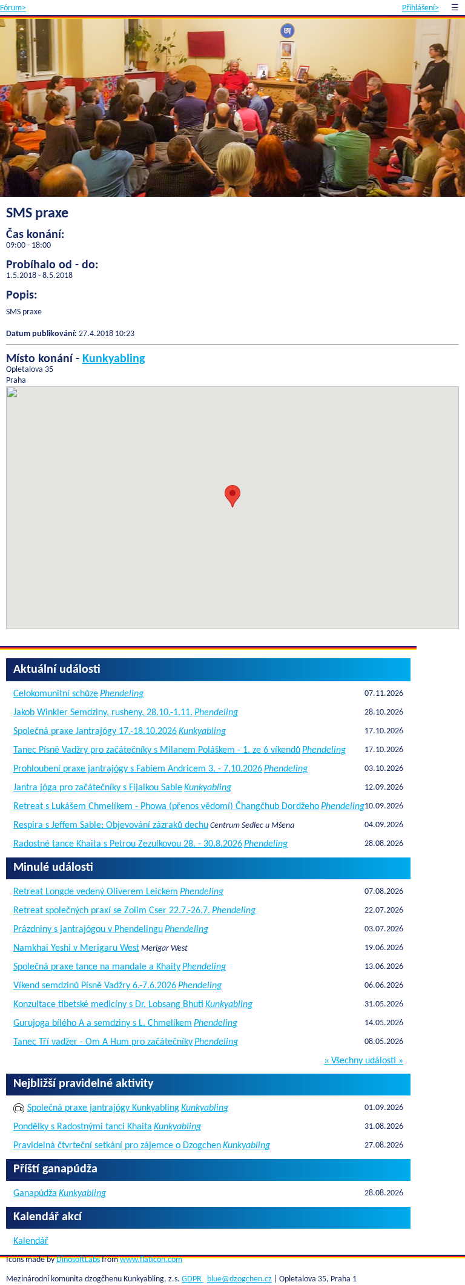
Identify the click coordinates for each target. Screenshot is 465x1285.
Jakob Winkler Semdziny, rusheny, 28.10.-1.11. (103, 713)
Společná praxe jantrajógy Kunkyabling (103, 1108)
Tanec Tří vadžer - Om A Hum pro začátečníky (103, 1042)
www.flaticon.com (151, 1259)
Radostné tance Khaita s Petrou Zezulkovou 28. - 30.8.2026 (127, 844)
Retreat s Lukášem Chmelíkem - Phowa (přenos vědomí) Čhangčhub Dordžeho (166, 806)
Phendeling (121, 694)
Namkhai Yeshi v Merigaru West (76, 948)
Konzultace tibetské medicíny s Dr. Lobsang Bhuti (108, 1004)
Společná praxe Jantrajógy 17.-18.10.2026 (95, 731)
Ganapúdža (35, 1193)
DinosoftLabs (78, 1259)
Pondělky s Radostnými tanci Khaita (82, 1127)
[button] (232, 496)
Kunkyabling (113, 359)
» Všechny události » (363, 1061)
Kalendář (30, 1241)
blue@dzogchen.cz (239, 1279)
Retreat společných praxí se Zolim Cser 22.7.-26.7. (111, 911)
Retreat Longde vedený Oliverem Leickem (95, 892)
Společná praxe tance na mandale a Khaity (96, 967)
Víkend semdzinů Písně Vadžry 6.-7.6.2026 (94, 986)
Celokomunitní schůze (55, 694)
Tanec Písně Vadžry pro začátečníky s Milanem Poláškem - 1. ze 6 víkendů (156, 750)
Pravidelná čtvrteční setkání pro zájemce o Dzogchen (117, 1146)
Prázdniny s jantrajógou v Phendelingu (88, 929)
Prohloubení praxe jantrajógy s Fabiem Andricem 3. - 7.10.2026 (137, 769)
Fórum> (13, 8)
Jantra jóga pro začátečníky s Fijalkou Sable (97, 788)
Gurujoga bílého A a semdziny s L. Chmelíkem (102, 1023)
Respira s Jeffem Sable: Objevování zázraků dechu (110, 825)
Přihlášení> (420, 8)
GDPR (192, 1279)
